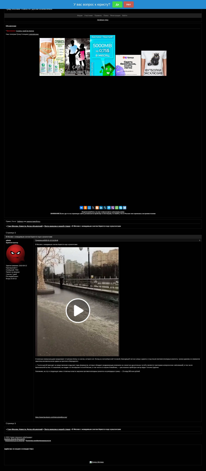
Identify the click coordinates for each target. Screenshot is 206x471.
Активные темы (102, 20)
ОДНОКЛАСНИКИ (118, 212)
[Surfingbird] (109, 207)
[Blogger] (97, 207)
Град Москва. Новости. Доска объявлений (24, 226)
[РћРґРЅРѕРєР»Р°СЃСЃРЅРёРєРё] (85, 207)
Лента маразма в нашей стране (57, 226)
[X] (93, 207)
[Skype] (120, 207)
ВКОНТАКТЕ (106, 212)
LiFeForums (27, 437)
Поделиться (39, 240)
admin (8, 240)
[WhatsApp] (116, 207)
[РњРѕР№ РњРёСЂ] (89, 207)
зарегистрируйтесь (33, 221)
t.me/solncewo (34, 34)
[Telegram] (124, 207)
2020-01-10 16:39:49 (51, 240)
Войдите (20, 221)
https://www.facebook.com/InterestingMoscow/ (51, 417)
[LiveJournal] (105, 207)
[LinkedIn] (101, 207)
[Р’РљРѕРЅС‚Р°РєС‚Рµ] (81, 207)
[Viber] (112, 207)
